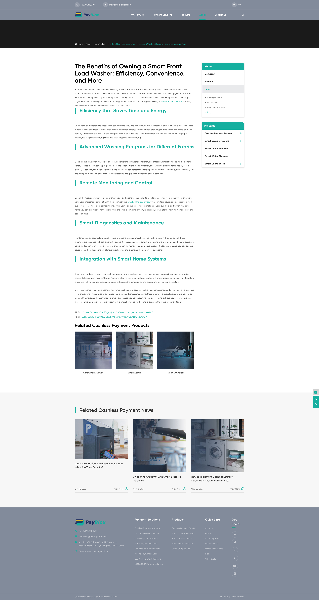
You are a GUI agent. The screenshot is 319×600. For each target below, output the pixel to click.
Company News (214, 98)
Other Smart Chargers (93, 373)
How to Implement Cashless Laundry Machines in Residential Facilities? (212, 478)
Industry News (213, 102)
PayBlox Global (93, 597)
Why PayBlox (137, 14)
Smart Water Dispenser (217, 156)
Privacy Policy (238, 597)
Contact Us (220, 14)
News (96, 44)
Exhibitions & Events (216, 107)
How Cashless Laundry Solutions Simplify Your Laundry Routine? (114, 316)
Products (185, 14)
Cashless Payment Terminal (218, 133)
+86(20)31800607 (86, 5)
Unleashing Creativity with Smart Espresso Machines (157, 478)
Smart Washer (134, 373)
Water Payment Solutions (146, 543)
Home (80, 44)
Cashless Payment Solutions (147, 528)
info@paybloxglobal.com (118, 5)
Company (210, 74)
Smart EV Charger (176, 373)
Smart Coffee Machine (216, 148)
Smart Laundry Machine (217, 141)
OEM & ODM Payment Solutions (149, 564)
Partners (209, 81)
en (239, 4)
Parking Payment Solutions (146, 554)
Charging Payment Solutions (147, 549)
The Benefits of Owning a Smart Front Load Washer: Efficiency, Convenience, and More (147, 44)
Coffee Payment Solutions (146, 538)
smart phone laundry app (139, 202)
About (202, 14)
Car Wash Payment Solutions (148, 559)
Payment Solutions (162, 14)
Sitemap (224, 597)
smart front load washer (171, 101)
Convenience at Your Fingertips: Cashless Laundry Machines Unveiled (117, 312)
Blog (103, 44)
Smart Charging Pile (215, 163)
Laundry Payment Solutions (147, 533)
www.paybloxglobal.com (98, 551)
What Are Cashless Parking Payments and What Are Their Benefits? (99, 465)
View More (120, 489)
